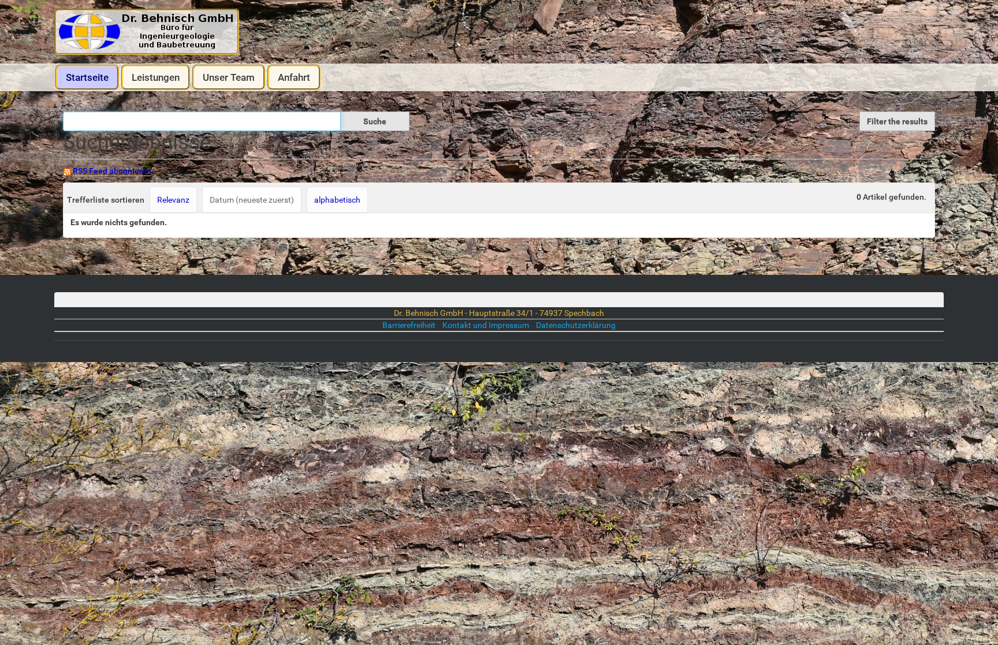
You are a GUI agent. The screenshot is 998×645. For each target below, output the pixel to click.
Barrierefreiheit (408, 325)
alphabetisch (337, 199)
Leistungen (156, 77)
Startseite (87, 77)
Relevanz (173, 199)
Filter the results (897, 121)
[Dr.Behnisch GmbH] (146, 32)
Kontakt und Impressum (486, 325)
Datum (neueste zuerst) (252, 199)
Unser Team (229, 77)
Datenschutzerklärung (576, 325)
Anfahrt (294, 77)
